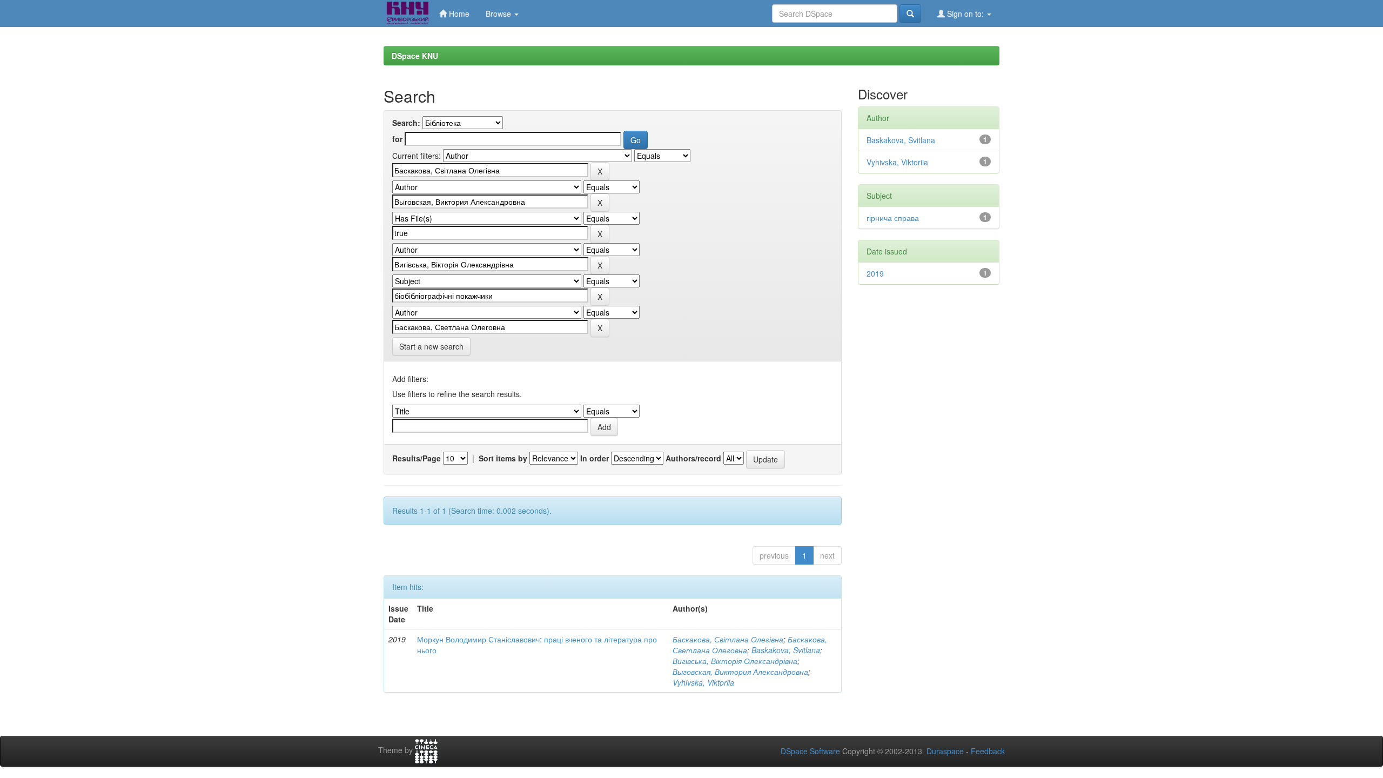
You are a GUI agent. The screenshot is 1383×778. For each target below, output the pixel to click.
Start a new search (431, 346)
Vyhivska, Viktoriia (703, 682)
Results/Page (416, 458)
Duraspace (945, 751)
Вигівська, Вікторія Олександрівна (735, 660)
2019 (875, 273)
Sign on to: (965, 13)
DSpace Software (810, 751)
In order (594, 458)
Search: (406, 122)
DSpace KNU (415, 55)
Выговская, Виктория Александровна (740, 671)
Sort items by (503, 458)
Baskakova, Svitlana (785, 650)
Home (458, 13)
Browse (499, 13)
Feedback (988, 751)
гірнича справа (893, 217)
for (397, 138)
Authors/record (693, 458)
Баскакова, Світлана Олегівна (728, 639)
